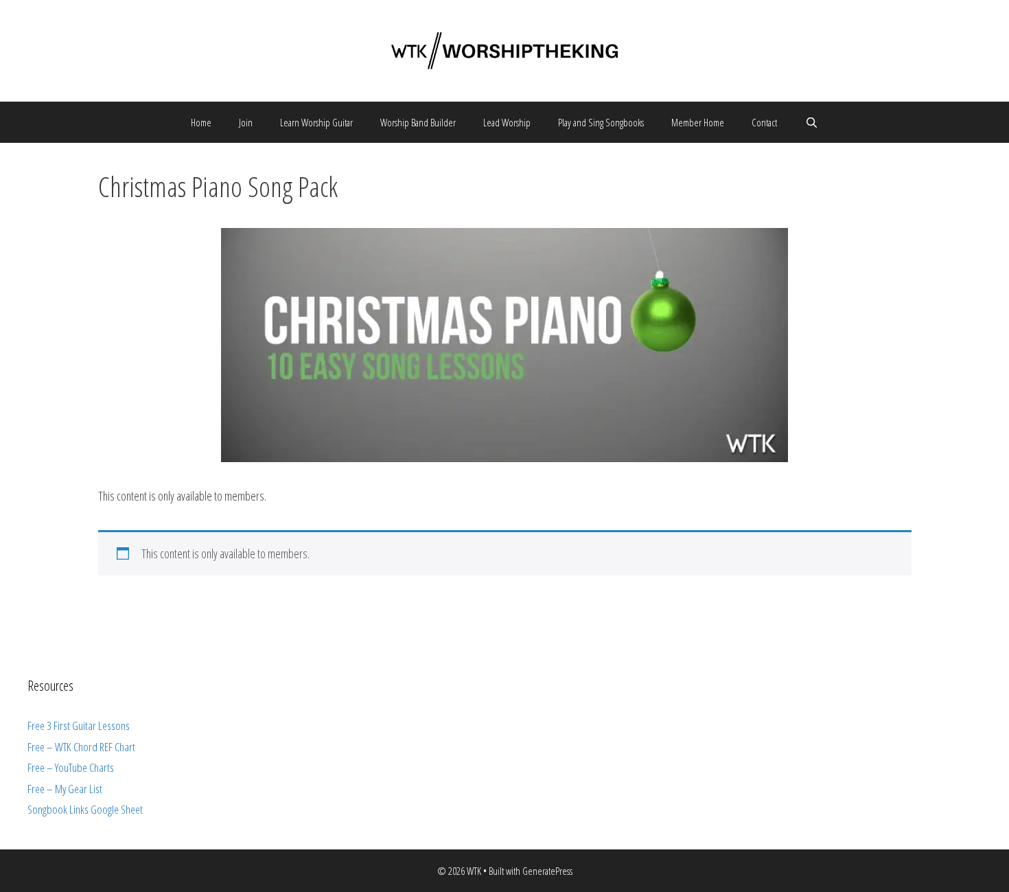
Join (246, 122)
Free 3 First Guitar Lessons (78, 725)
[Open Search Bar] (811, 122)
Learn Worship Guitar (316, 122)
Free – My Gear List (64, 789)
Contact (764, 122)
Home (201, 122)
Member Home (697, 122)
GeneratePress (547, 871)
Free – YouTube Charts (70, 767)
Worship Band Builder (418, 122)
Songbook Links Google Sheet (85, 809)
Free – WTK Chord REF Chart (81, 747)
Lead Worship (507, 122)
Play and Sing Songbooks (601, 122)
